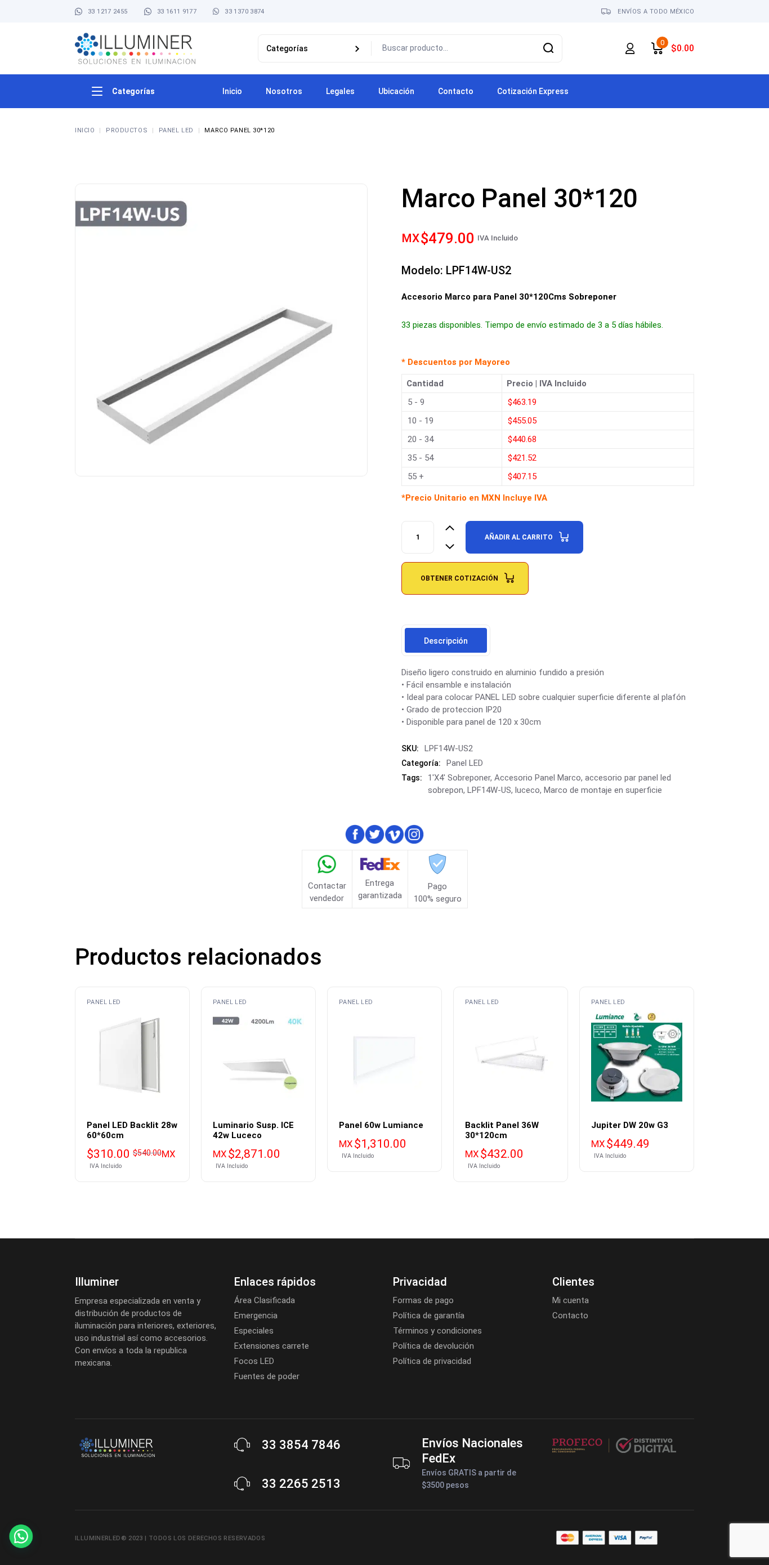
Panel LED (464, 763)
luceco (527, 790)
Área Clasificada (264, 1300)
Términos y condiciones (437, 1331)
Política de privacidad (432, 1361)
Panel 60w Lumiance (381, 1125)
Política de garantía (428, 1315)
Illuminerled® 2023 (109, 1538)
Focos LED (254, 1361)
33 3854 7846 (301, 1445)
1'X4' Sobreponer (459, 778)
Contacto (570, 1315)
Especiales (254, 1331)
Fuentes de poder (266, 1376)
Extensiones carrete (271, 1346)
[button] (33, 1532)
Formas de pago (423, 1300)
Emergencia (256, 1315)
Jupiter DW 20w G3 (629, 1125)
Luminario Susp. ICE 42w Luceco (253, 1130)
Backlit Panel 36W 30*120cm (502, 1130)
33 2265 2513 (301, 1484)
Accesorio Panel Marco (537, 778)
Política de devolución (433, 1346)
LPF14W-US (489, 790)
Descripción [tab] (446, 640)
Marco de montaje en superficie (603, 790)
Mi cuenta (570, 1300)
